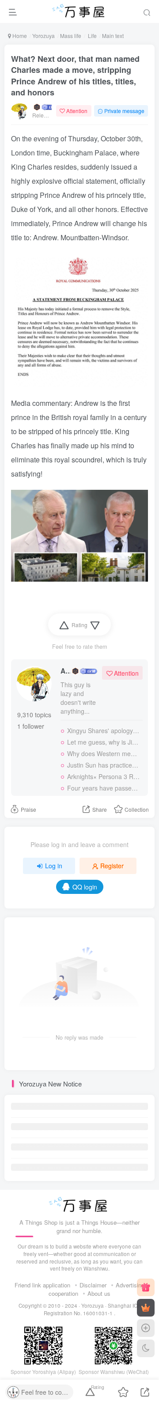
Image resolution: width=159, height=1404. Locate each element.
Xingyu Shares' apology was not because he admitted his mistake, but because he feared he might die (103, 730)
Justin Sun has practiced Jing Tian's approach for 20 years (103, 765)
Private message (124, 110)
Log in (53, 865)
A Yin (66, 671)
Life (92, 35)
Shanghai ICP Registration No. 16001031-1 (92, 1309)
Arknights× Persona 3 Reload (103, 776)
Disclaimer (93, 1285)
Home (19, 35)
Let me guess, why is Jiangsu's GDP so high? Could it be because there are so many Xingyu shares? (103, 742)
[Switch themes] (146, 1348)
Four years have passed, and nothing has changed (103, 787)
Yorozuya (43, 35)
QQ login (84, 886)
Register (112, 865)
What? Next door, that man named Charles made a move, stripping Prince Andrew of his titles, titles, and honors (75, 75)
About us (98, 1293)
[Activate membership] (146, 1308)
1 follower (30, 726)
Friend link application (42, 1285)
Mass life (70, 35)
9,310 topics (34, 714)
